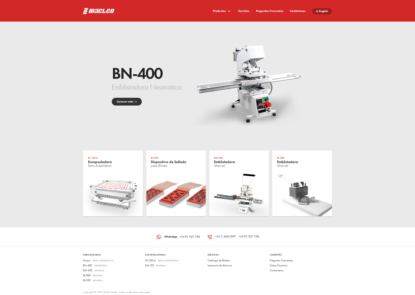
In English (322, 11)
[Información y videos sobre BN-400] (245, 86)
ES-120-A (162, 260)
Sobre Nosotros (278, 265)
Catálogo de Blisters (219, 260)
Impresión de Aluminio (220, 265)
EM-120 (155, 265)
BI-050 (93, 280)
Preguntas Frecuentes (269, 11)
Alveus (98, 260)
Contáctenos (298, 11)
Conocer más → (127, 101)
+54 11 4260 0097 (225, 236)
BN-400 (95, 265)
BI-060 (93, 275)
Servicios (243, 11)
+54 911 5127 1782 (189, 236)
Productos (220, 11)
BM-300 (93, 270)
